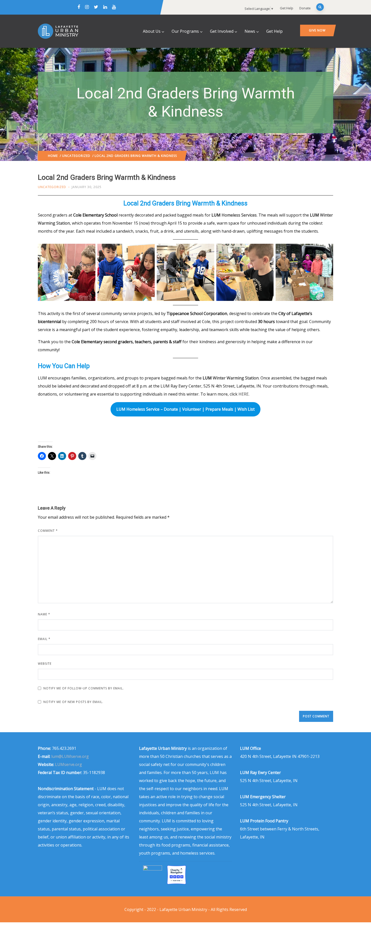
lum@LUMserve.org (70, 756)
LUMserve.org (68, 764)
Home (53, 156)
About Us (152, 31)
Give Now (317, 30)
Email (44, 639)
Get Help (286, 8)
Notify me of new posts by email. (73, 702)
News (250, 31)
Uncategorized (76, 156)
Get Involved (221, 31)
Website (44, 663)
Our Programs (185, 31)
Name (44, 614)
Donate (305, 8)
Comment (48, 531)
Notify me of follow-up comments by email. (83, 688)
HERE (243, 394)
